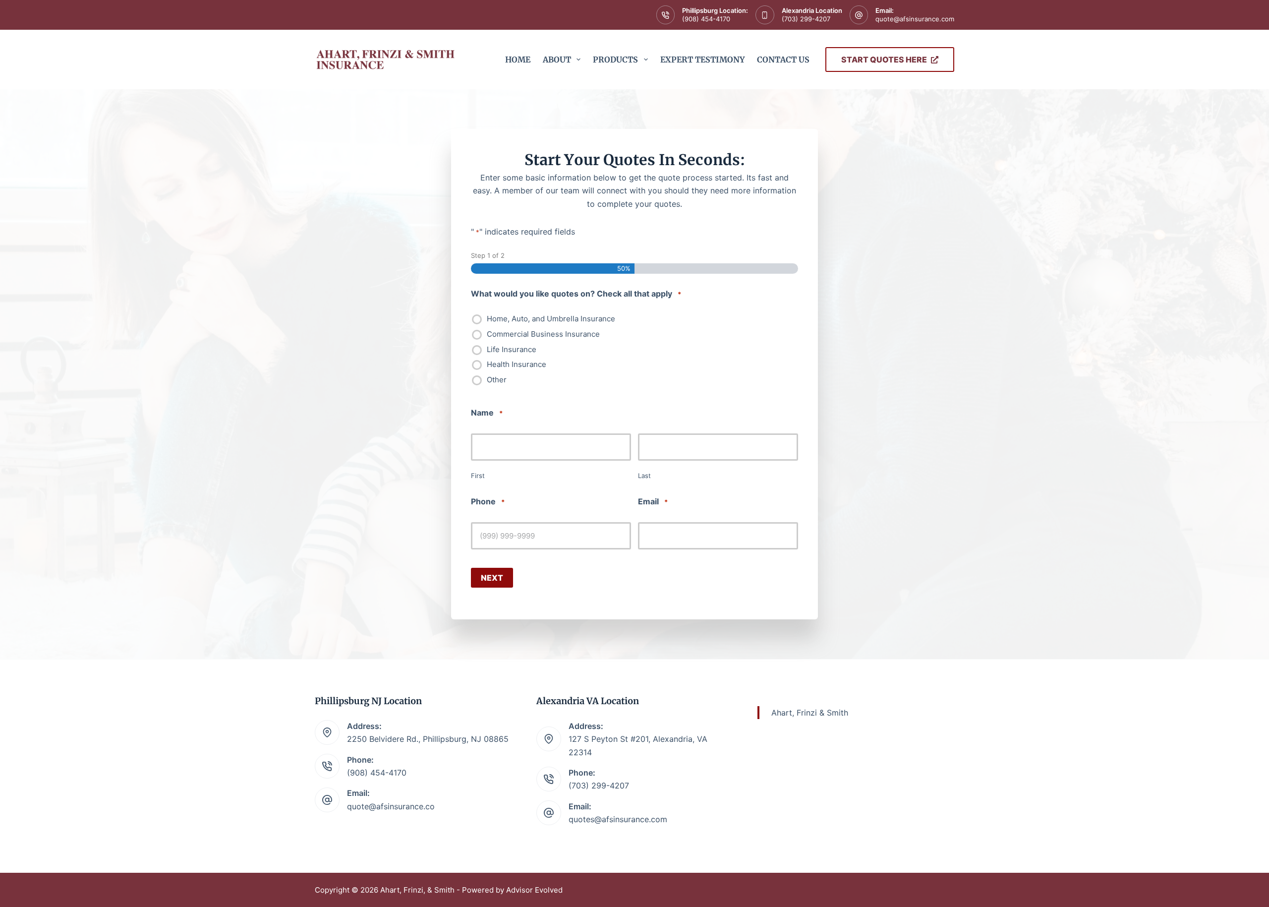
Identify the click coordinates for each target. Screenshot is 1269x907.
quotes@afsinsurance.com (618, 819)
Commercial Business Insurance (543, 334)
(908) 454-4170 (706, 19)
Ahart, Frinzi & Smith (809, 713)
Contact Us (783, 59)
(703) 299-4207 (806, 19)
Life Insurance (511, 349)
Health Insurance (516, 364)
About (557, 59)
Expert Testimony (702, 59)
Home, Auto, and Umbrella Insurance (551, 318)
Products (615, 59)
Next (492, 578)
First (478, 476)
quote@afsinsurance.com (914, 19)
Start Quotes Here (884, 59)
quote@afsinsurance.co (391, 806)
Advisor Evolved (534, 890)
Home (517, 59)
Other (497, 379)
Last (644, 476)
